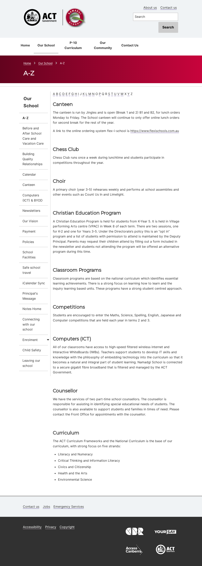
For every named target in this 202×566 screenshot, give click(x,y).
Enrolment (30, 340)
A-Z (25, 118)
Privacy (50, 527)
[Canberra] (134, 538)
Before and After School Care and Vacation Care (33, 135)
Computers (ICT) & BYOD (32, 197)
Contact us (168, 7)
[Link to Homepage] (74, 6)
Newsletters (31, 211)
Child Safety (31, 350)
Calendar (29, 174)
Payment (29, 231)
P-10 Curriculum (73, 45)
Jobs (46, 507)
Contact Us (129, 45)
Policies (28, 242)
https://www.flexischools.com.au (154, 131)
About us (150, 7)
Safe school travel (31, 270)
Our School (46, 45)
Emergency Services (68, 507)
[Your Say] (165, 538)
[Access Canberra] (134, 556)
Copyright (67, 527)
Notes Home (31, 309)
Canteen (28, 185)
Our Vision (30, 221)
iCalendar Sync (33, 283)
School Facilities (29, 254)
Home (25, 45)
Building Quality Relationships (32, 159)
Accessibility (32, 527)
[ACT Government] (165, 556)
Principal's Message (30, 295)
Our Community (103, 45)
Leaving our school (31, 363)
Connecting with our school (31, 324)
